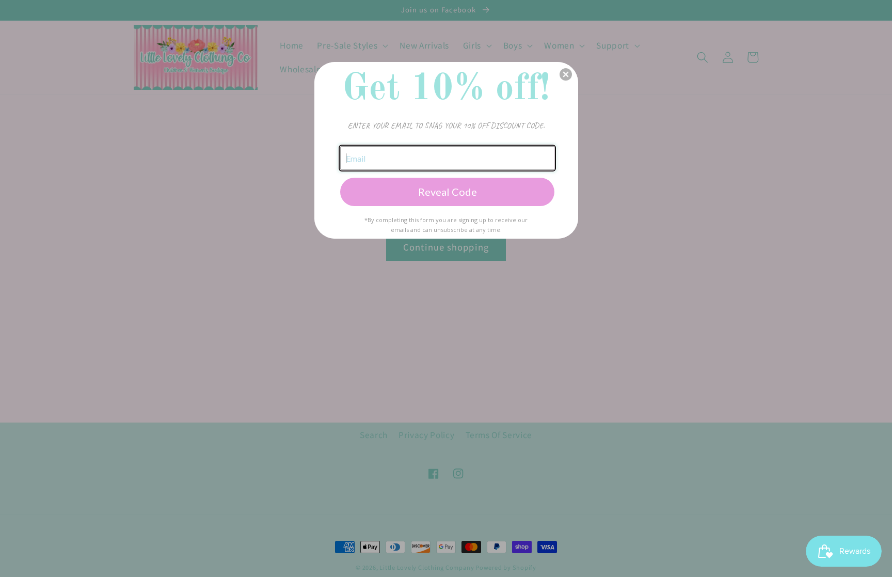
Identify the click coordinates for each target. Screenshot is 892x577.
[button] (566, 74)
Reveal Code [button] (447, 191)
